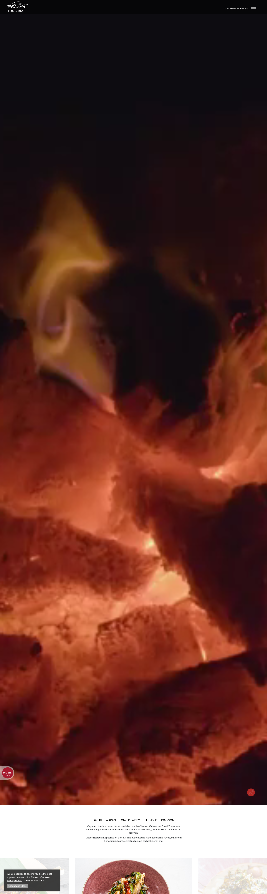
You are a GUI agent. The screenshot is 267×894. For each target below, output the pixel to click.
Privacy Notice (14, 880)
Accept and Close (17, 886)
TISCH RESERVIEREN (236, 8)
